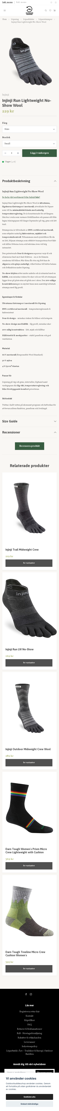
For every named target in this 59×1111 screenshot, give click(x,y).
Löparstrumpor (45, 19)
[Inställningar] (51, 2)
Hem (4, 19)
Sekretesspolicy (29, 1046)
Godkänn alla (29, 1097)
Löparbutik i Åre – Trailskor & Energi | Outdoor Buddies (29, 1052)
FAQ (29, 1024)
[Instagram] (31, 994)
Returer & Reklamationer (29, 1029)
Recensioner (11, 432)
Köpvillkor (29, 1020)
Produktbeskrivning (16, 181)
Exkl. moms (21, 2)
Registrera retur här (29, 1011)
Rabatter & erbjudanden (29, 1037)
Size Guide (9, 421)
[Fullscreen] (29, 61)
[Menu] (4, 10)
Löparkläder (28, 19)
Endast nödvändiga (29, 1104)
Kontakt (29, 1016)
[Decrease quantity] (5, 153)
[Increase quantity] (18, 153)
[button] (52, 62)
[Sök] (46, 10)
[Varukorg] (54, 10)
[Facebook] (26, 994)
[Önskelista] (50, 10)
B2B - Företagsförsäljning (29, 1033)
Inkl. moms (7, 2)
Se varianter (29, 563)
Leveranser (29, 1042)
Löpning (15, 19)
